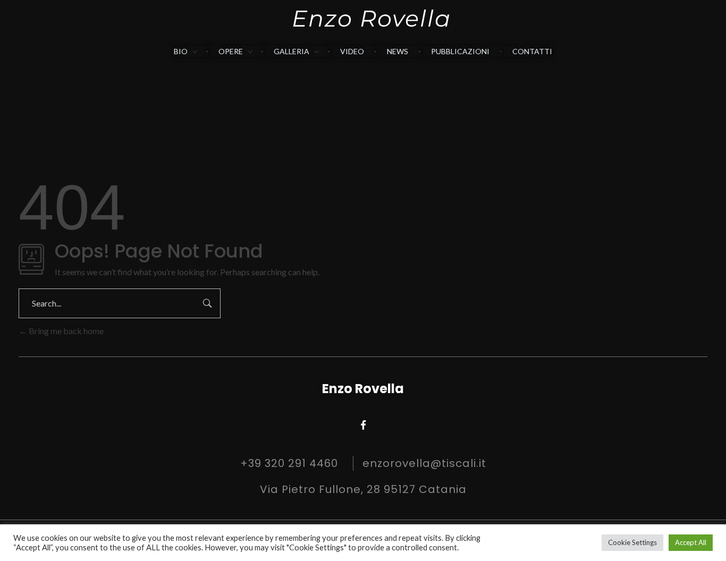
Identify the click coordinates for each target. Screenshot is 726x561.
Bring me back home (65, 331)
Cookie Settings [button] (632, 542)
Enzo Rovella (371, 18)
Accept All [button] (690, 542)
